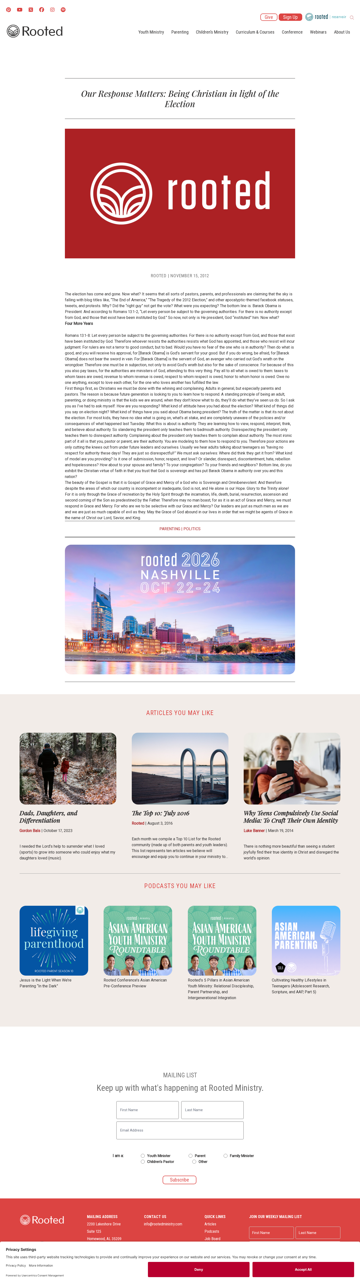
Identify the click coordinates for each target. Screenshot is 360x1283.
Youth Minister (158, 1156)
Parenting (180, 32)
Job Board (212, 1238)
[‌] (31, 10)
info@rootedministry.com (163, 1224)
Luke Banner (254, 830)
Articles (210, 1224)
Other (203, 1161)
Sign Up (290, 17)
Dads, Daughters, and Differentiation (48, 816)
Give (269, 17)
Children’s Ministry (212, 32)
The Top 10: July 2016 (161, 813)
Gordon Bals (30, 830)
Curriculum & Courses (255, 32)
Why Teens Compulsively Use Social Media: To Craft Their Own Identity (291, 816)
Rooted (138, 823)
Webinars (318, 32)
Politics (192, 529)
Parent (200, 1156)
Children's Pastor (160, 1161)
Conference (292, 32)
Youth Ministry (151, 32)
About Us (342, 32)
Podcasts (211, 1231)
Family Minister (242, 1156)
